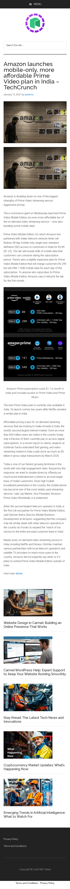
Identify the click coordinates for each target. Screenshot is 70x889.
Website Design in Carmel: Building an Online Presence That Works (32, 625)
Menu (37, 4)
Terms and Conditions (15, 846)
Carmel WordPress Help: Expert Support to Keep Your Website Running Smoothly (35, 672)
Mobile (19, 573)
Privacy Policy (11, 839)
